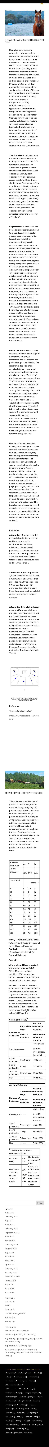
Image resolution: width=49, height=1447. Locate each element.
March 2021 (10, 1241)
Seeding (9, 1421)
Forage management (33, 1393)
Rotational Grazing (32, 1417)
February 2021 (11, 1245)
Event (7, 1305)
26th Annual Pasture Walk (17, 1330)
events (32, 1381)
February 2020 (11, 1269)
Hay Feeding (11, 1401)
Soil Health (10, 1317)
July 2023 (9, 1221)
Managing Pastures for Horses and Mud (24, 41)
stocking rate (37, 1425)
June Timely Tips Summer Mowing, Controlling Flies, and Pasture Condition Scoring (23, 1352)
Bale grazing (11, 1373)
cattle (9, 1377)
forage (19, 1393)
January (24, 1405)
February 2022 (11, 1229)
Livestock (9, 1309)
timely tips (10, 1429)
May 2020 (9, 1261)
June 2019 (9, 1288)
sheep (27, 1421)
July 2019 (9, 1284)
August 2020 (11, 1249)
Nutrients (21, 1413)
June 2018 (9, 1292)
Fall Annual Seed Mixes (14, 1385)
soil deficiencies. (12, 1425)
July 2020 (9, 1253)
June (32, 1405)
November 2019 (12, 1276)
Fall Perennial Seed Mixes (15, 1389)
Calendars (9, 1301)
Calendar (38, 1373)
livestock (10, 1409)
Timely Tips (10, 1321)
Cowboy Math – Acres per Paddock (23, 793)
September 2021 (12, 1233)
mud (34, 1409)
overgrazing (33, 1413)
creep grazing (11, 1381)
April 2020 (9, 1264)
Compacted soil (20, 1377)
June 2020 (9, 1257)
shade (19, 1421)
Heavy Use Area (25, 1401)
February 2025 (11, 1217)
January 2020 (11, 1273)
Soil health (25, 1425)
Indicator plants (12, 1405)
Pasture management (15, 1313)
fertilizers (10, 1393)
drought (23, 1381)
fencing (31, 1389)
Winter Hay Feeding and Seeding (20, 1334)
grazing (31, 1397)
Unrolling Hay (23, 1429)
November (10, 1413)
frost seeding (11, 1397)
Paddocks (10, 1417)
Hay (40, 1397)
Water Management (14, 1433)
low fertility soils (22, 1409)
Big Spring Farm (25, 1373)
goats (22, 1397)
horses (37, 1401)
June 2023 (9, 1225)
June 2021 (9, 1237)
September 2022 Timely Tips (18, 1346)
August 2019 (10, 1280)
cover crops (34, 1377)
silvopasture (37, 1421)
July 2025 (9, 1213)
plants (20, 1417)
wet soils (28, 1433)
